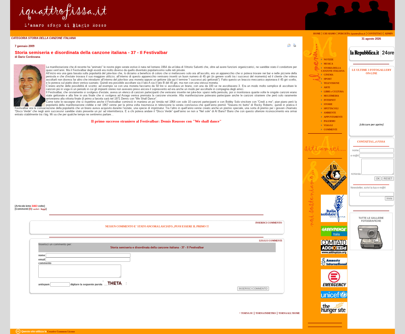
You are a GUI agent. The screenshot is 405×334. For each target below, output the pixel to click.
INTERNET (330, 100)
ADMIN (389, 33)
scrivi (36, 209)
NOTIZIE (328, 59)
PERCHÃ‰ (351, 33)
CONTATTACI (374, 33)
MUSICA (328, 63)
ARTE (327, 87)
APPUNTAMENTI (333, 117)
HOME (317, 33)
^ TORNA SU (246, 313)
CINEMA (328, 74)
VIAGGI (328, 125)
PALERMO (329, 121)
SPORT (328, 79)
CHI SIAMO (329, 33)
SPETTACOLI (331, 108)
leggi (43, 209)
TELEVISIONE (331, 83)
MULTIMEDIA (331, 95)
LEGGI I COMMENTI (270, 240)
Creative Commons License (61, 331)
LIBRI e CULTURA (334, 91)
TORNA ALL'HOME (289, 313)
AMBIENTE (330, 112)
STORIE (328, 104)
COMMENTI (330, 129)
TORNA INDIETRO (265, 313)
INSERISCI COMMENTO (268, 222)
